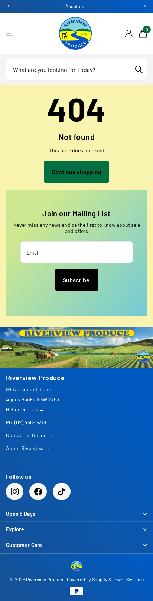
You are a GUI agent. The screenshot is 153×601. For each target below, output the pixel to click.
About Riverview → (28, 448)
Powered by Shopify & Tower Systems (105, 579)
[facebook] (38, 491)
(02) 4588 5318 (30, 422)
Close (76, 513)
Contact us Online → (29, 435)
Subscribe (77, 279)
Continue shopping (76, 171)
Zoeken (139, 69)
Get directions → (25, 409)
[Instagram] (14, 491)
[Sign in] (129, 33)
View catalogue (10, 33)
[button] (8, 6)
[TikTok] (61, 491)
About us (74, 6)
